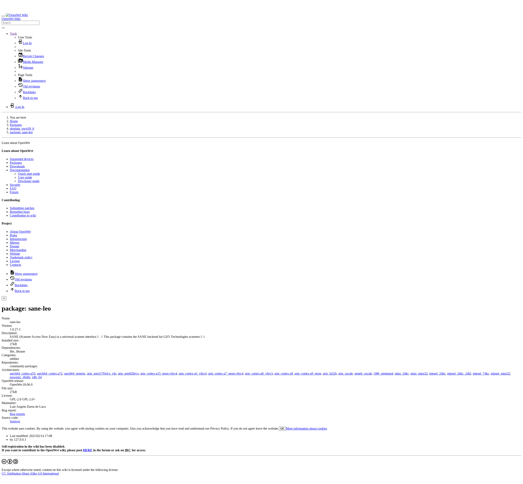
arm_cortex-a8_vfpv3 (259, 373)
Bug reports (17, 414)
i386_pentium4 (383, 373)
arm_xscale (345, 373)
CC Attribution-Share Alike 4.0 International (30, 473)
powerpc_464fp (20, 377)
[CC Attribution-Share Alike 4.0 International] (10, 463)
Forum (14, 192)
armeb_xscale (363, 373)
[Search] (3, 27)
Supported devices (22, 159)
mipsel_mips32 (500, 373)
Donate (14, 246)
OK (282, 428)
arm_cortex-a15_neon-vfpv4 (158, 373)
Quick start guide (29, 173)
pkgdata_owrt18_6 (22, 128)
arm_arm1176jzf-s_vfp (101, 373)
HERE (87, 450)
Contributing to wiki (23, 215)
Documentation (20, 170)
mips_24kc (402, 373)
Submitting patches (22, 208)
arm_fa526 (330, 373)
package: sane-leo (21, 132)
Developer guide (28, 181)
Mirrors (14, 242)
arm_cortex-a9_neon (308, 373)
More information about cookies (306, 428)
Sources (15, 421)
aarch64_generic (74, 373)
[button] (13, 33)
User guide (25, 177)
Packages (16, 125)
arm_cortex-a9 (283, 373)
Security (15, 184)
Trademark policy (21, 257)
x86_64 (37, 377)
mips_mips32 (419, 373)
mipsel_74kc (481, 373)
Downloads (17, 166)
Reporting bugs (20, 211)
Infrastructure (18, 239)
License (15, 261)
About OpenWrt (20, 231)
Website (15, 253)
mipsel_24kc (437, 373)
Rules (13, 235)
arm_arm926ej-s (128, 373)
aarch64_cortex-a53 (22, 373)
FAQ (13, 188)
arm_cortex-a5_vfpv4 (193, 373)
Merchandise (18, 250)
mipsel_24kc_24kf (459, 373)
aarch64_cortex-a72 (50, 373)
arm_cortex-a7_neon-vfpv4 (225, 373)
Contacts (15, 264)
